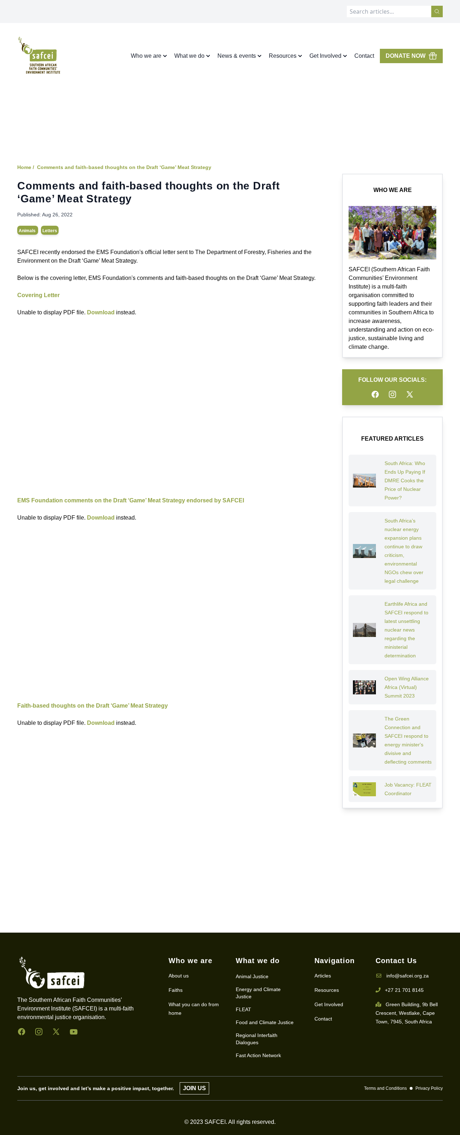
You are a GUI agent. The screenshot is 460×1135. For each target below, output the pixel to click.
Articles (322, 976)
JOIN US (194, 1088)
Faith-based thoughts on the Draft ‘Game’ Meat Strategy (92, 706)
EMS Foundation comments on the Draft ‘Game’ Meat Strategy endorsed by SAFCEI (130, 500)
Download (101, 312)
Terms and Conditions (385, 1088)
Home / (25, 167)
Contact (364, 56)
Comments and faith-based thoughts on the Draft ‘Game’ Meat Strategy (124, 167)
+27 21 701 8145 (404, 990)
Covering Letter (38, 295)
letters (49, 230)
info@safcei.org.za (407, 976)
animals (28, 230)
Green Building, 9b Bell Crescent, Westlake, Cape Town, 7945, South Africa (407, 1013)
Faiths (176, 990)
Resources (326, 990)
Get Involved (328, 1004)
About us (179, 976)
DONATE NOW (406, 56)
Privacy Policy (429, 1088)
